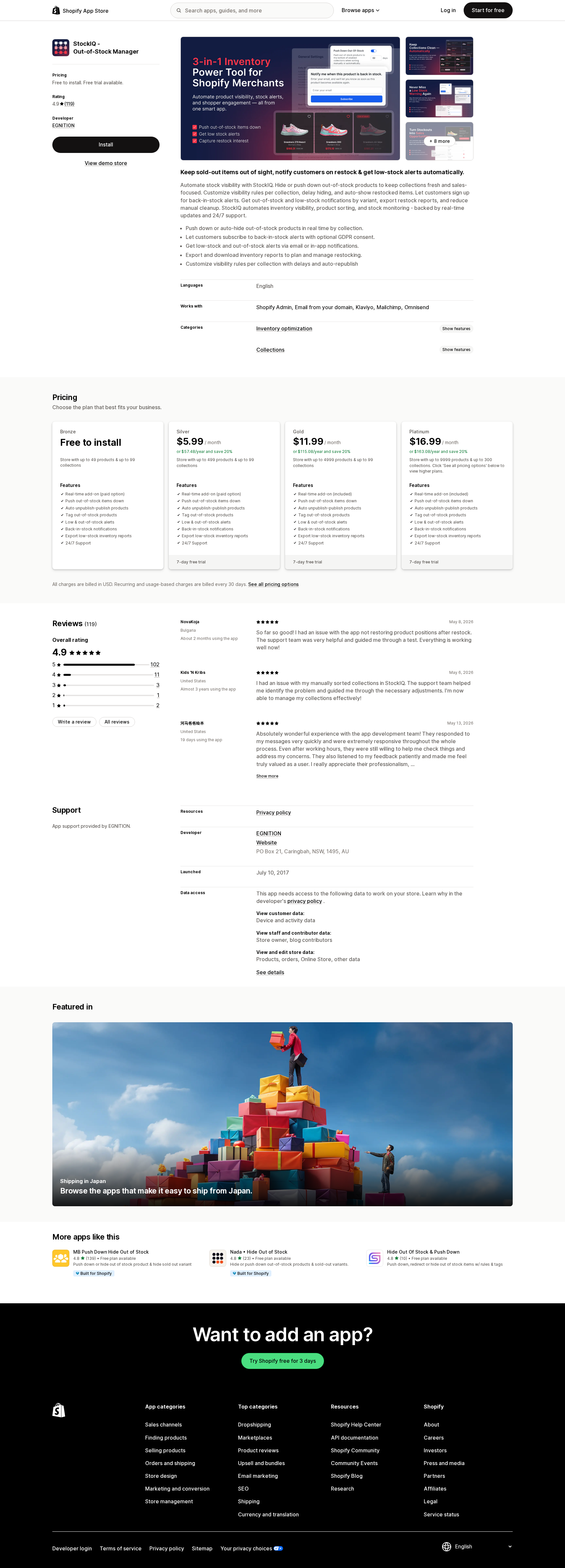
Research (342, 1488)
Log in (448, 10)
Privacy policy (273, 812)
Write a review (74, 722)
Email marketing (258, 1476)
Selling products (165, 1450)
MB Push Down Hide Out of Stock (111, 1252)
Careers (434, 1437)
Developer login (72, 1548)
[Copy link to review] (203, 622)
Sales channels (163, 1424)
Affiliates (435, 1488)
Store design (161, 1476)
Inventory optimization (284, 328)
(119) (69, 104)
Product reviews (258, 1450)
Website (266, 842)
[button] (125, 1263)
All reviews (117, 722)
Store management (169, 1501)
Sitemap (202, 1548)
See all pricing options (273, 584)
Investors (435, 1450)
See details (270, 972)
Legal (430, 1501)
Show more (267, 776)
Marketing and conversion (177, 1488)
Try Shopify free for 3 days (282, 1361)
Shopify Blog (347, 1476)
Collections (270, 349)
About (431, 1424)
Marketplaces (255, 1437)
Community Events (354, 1463)
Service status (441, 1514)
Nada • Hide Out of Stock (258, 1252)
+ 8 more (439, 141)
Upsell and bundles (261, 1463)
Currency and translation (268, 1514)
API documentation (354, 1437)
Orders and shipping (170, 1463)
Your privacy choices (246, 1548)
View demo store (106, 162)
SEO (243, 1488)
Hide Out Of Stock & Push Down (423, 1252)
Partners (434, 1476)
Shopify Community (355, 1450)
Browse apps (358, 10)
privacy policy (304, 901)
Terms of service (121, 1548)
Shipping (249, 1501)
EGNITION (63, 125)
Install (106, 144)
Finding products (166, 1437)
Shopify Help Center (356, 1424)
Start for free (488, 10)
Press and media (444, 1463)
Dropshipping (254, 1424)
